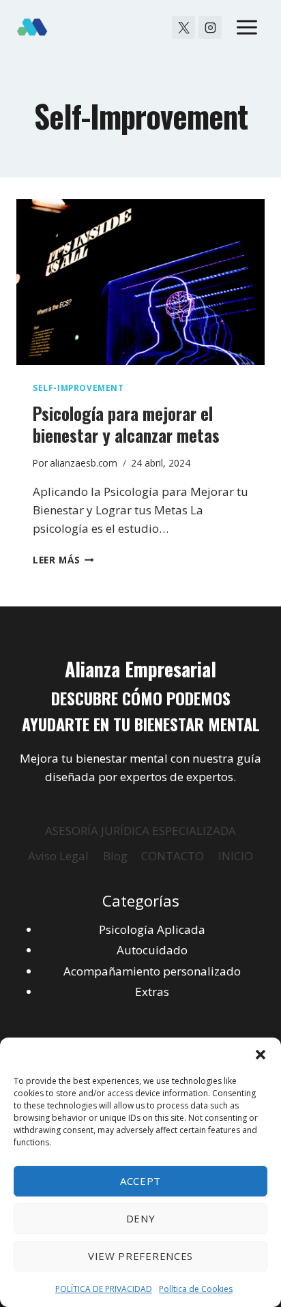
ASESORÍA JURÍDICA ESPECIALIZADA (140, 830)
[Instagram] (210, 27)
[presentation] (140, 282)
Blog (115, 856)
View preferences (140, 1256)
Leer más (63, 559)
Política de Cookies (196, 1289)
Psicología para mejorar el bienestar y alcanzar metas (126, 424)
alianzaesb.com (83, 462)
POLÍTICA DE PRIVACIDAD (103, 1289)
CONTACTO (172, 856)
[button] (260, 1054)
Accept (140, 1181)
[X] (183, 27)
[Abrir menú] (246, 27)
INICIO (235, 856)
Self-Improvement (78, 387)
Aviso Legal (58, 856)
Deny (141, 1218)
